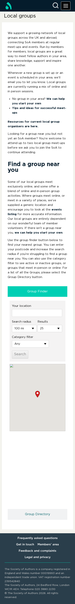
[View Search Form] (55, 5)
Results (43, 321)
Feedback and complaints (37, 550)
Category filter (22, 337)
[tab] (37, 291)
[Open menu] (65, 6)
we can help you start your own (38, 232)
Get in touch (25, 544)
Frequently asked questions (38, 538)
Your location (21, 305)
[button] (37, 394)
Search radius (21, 321)
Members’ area (48, 544)
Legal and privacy (38, 557)
